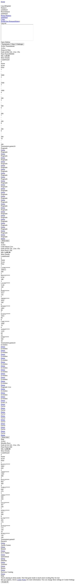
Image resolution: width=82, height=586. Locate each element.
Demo (3, 150)
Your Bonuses (10, 21)
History (17, 21)
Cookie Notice (21, 580)
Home (3, 2)
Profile (3, 21)
